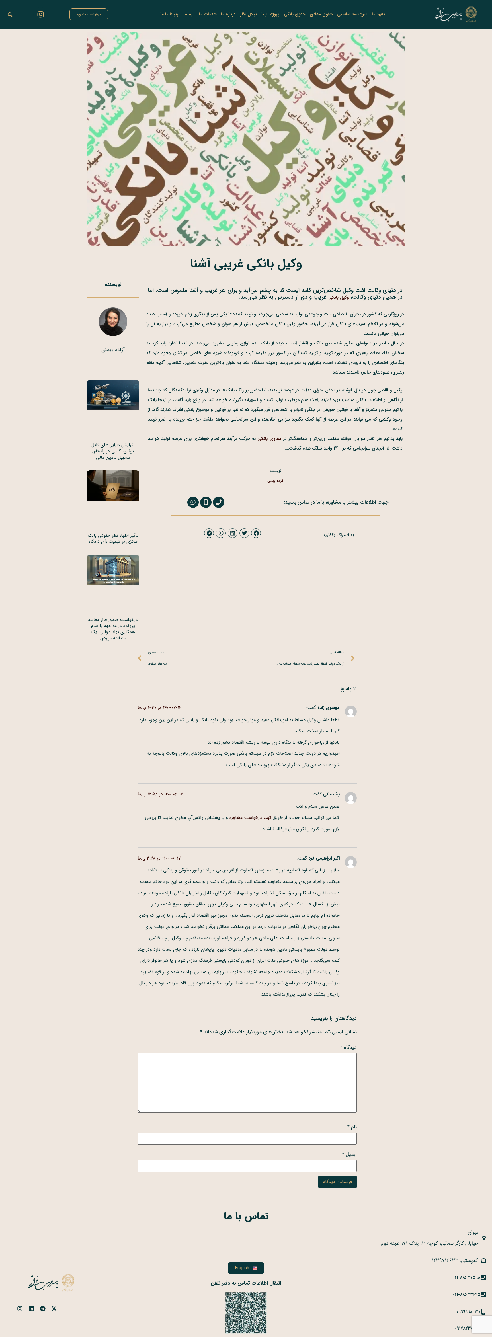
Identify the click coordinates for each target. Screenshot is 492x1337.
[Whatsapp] (193, 502)
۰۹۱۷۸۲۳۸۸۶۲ (467, 1328)
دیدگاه (348, 1047)
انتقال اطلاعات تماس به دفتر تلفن (246, 1283)
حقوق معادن (321, 14)
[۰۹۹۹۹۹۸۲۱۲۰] (483, 1312)
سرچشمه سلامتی (352, 14)
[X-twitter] (54, 1308)
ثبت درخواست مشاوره (250, 817)
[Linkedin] (31, 1308)
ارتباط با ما (169, 14)
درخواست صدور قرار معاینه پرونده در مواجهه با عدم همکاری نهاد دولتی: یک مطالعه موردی (113, 629)
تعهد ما (378, 14)
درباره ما (228, 14)
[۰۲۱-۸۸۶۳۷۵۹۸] (483, 1278)
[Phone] (218, 502)
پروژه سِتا (270, 14)
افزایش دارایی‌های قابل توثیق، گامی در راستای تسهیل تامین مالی (112, 451)
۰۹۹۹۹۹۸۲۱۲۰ (468, 1311)
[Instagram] (40, 14)
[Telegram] (42, 1308)
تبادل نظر (248, 14)
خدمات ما (207, 14)
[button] (10, 14)
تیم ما (189, 14)
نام (352, 1126)
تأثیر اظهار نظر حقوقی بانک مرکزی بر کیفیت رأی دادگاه (113, 538)
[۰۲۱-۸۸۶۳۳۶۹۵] (483, 1294)
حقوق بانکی (294, 14)
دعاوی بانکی (269, 438)
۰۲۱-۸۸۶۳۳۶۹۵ (466, 1294)
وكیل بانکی (338, 297)
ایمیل (349, 1154)
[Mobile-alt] (206, 502)
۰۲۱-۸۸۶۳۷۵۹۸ (466, 1277)
